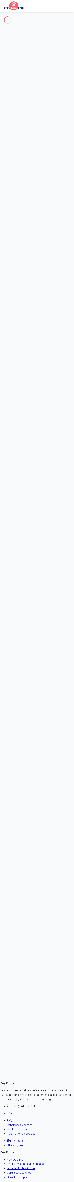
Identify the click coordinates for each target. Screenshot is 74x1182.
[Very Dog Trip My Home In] (12, 5)
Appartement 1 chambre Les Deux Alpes (21, 884)
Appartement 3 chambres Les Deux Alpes (22, 778)
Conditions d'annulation (21, 689)
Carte (10, 32)
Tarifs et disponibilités (20, 36)
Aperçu (29, 23)
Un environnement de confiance (26, 1164)
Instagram (16, 1145)
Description (31, 28)
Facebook (16, 1141)
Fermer (69, 154)
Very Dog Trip (15, 1159)
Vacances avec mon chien (23, 43)
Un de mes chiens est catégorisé (24, 146)
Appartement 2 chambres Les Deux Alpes (22, 831)
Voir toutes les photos (12, 14)
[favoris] (16, 761)
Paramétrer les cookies (21, 1133)
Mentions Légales (17, 1129)
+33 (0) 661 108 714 (12, 238)
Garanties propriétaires (20, 1177)
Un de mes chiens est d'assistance (25, 150)
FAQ (9, 1120)
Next (16, 756)
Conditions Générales (20, 1125)
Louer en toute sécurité (21, 1168)
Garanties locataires (19, 1172)
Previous (5, 756)
